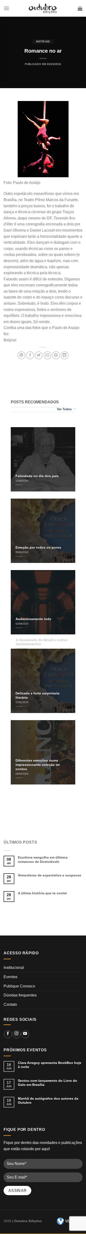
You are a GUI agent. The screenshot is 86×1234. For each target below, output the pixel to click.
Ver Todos (64, 409)
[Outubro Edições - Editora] (43, 8)
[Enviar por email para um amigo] (47, 355)
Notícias (43, 41)
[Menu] (6, 8)
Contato (10, 1004)
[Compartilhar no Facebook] (30, 355)
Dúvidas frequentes (20, 995)
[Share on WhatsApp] (21, 355)
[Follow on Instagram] (17, 1034)
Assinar (17, 1190)
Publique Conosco (19, 986)
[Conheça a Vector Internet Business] (67, 1221)
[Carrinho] (80, 8)
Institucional (14, 968)
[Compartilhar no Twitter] (39, 355)
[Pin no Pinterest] (56, 355)
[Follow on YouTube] (25, 1034)
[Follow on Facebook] (8, 1034)
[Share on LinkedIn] (65, 355)
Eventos (10, 977)
